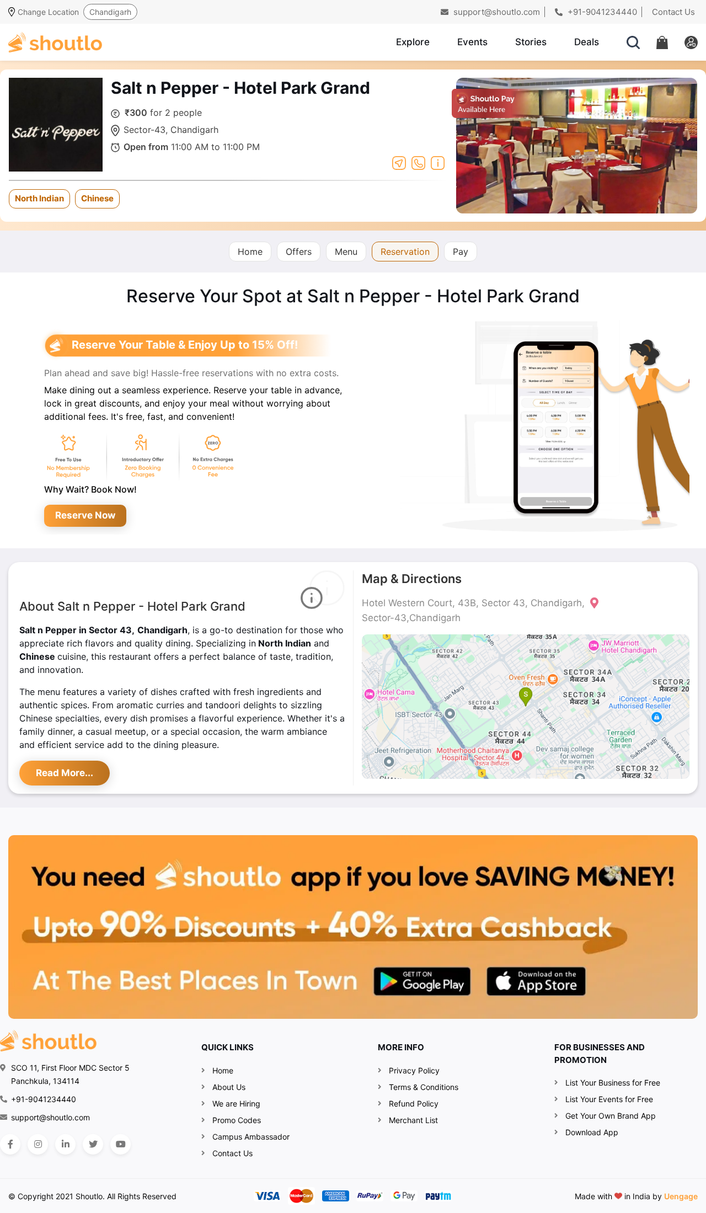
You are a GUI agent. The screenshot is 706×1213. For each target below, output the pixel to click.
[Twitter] (93, 1144)
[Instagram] (38, 1144)
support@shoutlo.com (495, 12)
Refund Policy (413, 1103)
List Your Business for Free (612, 1082)
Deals (586, 41)
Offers (299, 251)
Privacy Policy (414, 1070)
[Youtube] (120, 1144)
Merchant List (413, 1120)
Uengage (681, 1196)
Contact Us (673, 12)
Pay (460, 251)
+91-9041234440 (601, 12)
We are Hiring (236, 1103)
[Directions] (399, 162)
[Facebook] (10, 1144)
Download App (591, 1132)
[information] (438, 162)
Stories (531, 41)
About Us (228, 1087)
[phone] (418, 162)
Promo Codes (236, 1120)
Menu (346, 251)
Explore (413, 41)
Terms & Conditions (423, 1087)
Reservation (405, 251)
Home (250, 251)
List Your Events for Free (609, 1099)
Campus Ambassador (251, 1136)
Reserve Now (85, 515)
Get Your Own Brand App (610, 1115)
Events (472, 41)
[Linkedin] (65, 1144)
